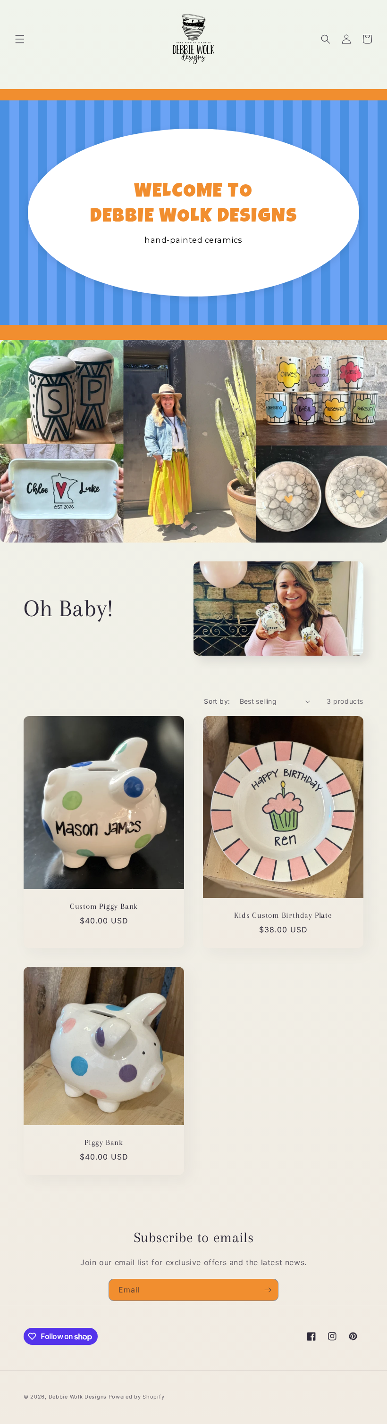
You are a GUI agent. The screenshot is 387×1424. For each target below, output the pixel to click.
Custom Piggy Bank (104, 906)
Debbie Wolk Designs (78, 1396)
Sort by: (217, 701)
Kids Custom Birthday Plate (283, 915)
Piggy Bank (103, 1142)
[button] (19, 39)
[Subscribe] (267, 1290)
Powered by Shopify (137, 1396)
